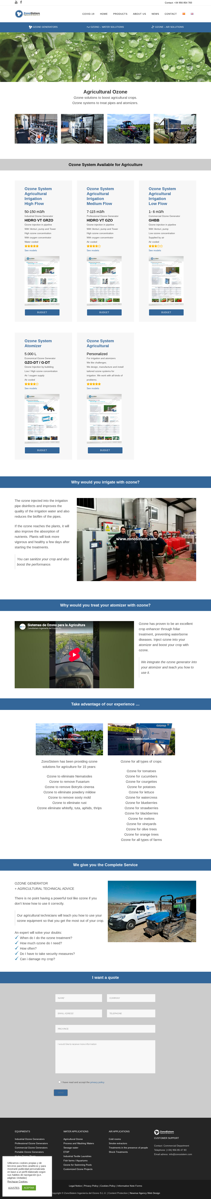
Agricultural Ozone (73, 1139)
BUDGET (42, 312)
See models (31, 250)
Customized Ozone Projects (77, 1169)
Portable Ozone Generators (29, 1152)
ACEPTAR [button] (29, 1188)
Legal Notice (75, 1185)
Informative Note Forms (129, 1185)
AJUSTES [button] (13, 1188)
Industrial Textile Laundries (77, 1156)
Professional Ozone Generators (31, 1143)
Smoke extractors (118, 1143)
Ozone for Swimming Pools (77, 1164)
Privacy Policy (91, 1185)
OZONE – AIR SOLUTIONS (169, 27)
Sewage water (70, 1147)
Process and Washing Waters (78, 1143)
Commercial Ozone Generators (31, 1147)
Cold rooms (115, 1139)
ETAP (66, 1152)
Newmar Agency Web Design (145, 1193)
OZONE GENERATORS (45, 27)
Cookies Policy (107, 1185)
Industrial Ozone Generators (30, 1139)
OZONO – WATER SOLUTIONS (107, 27)
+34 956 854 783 (183, 2)
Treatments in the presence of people (128, 1147)
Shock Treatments (118, 1152)
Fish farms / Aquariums (75, 1160)
